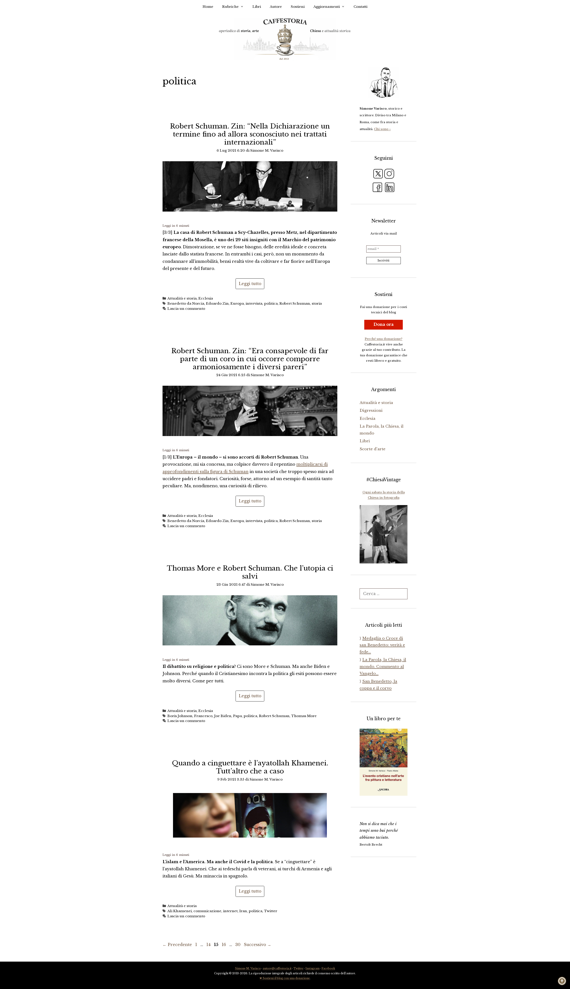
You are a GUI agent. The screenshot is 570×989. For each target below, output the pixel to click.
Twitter (270, 911)
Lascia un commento (186, 308)
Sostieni (298, 6)
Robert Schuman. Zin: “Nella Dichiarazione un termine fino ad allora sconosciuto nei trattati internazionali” (250, 134)
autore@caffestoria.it (277, 968)
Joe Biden (222, 716)
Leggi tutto (250, 283)
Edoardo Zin (217, 303)
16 (224, 944)
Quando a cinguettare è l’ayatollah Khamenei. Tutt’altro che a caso (250, 767)
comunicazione (207, 911)
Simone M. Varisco (248, 968)
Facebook (328, 968)
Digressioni (371, 410)
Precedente (177, 944)
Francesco (203, 716)
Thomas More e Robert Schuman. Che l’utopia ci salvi (250, 572)
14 (209, 944)
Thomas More (304, 716)
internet (230, 911)
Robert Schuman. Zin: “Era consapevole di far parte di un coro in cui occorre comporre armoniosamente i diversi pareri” (249, 359)
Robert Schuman (294, 303)
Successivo (257, 944)
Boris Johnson (179, 716)
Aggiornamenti (327, 6)
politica (271, 303)
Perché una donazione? (383, 339)
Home (208, 6)
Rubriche (230, 6)
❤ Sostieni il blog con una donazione (285, 978)
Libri (256, 6)
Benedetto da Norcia (185, 303)
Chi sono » (382, 129)
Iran (243, 911)
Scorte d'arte (372, 449)
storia (317, 303)
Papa (237, 716)
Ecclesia (205, 298)
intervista (254, 303)
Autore (276, 6)
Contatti (360, 6)
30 (238, 944)
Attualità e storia (182, 298)
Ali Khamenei (179, 911)
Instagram (312, 968)
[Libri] (383, 82)
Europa (237, 303)
